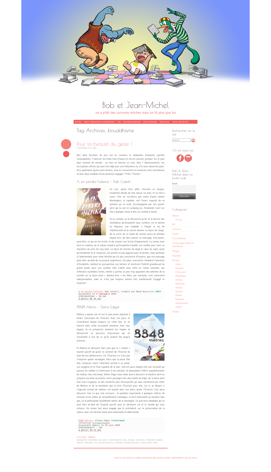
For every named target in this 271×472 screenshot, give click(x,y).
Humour (179, 291)
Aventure (179, 268)
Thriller (178, 307)
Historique (180, 283)
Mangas (175, 251)
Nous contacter (180, 122)
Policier (178, 295)
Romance (179, 299)
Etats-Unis (140, 440)
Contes (175, 233)
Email (174, 183)
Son (66, 144)
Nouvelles (176, 255)
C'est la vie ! (82, 437)
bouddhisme (82, 440)
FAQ (119, 122)
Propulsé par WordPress (124, 458)
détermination (115, 440)
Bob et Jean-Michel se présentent (99, 122)
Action (178, 264)
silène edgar (146, 443)
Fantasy (178, 279)
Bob (94, 148)
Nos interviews (150, 122)
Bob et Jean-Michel (135, 105)
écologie (131, 440)
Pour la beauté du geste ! (104, 144)
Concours (176, 229)
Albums (175, 215)
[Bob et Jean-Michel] (135, 51)
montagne (89, 443)
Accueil (78, 122)
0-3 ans (178, 219)
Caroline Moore (190, 458)
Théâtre (175, 311)
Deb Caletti (103, 440)
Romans (91, 437)
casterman (93, 440)
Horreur (179, 287)
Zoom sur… (165, 122)
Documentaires (179, 238)
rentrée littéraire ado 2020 (127, 443)
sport (155, 443)
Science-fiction (181, 303)
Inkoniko (160, 458)
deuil (124, 440)
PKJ (96, 443)
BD (173, 224)
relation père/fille (106, 443)
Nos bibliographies (132, 122)
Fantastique (180, 276)
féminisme (150, 440)
